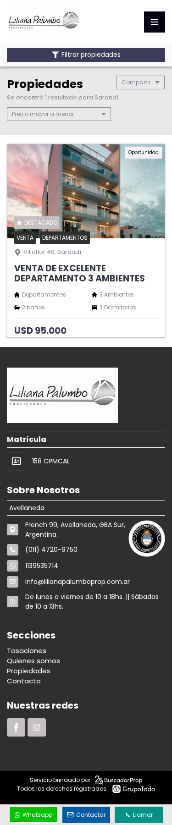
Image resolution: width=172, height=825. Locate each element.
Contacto (24, 681)
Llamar (143, 815)
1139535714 (41, 565)
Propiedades (28, 671)
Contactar (90, 815)
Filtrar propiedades (91, 54)
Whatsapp (37, 815)
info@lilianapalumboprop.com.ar (77, 581)
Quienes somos (33, 661)
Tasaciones (26, 650)
